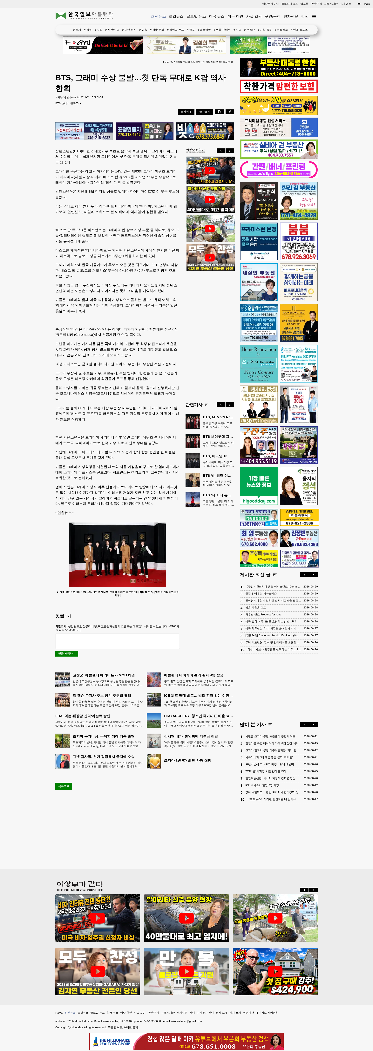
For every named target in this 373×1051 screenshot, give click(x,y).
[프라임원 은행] (259, 241)
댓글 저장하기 (66, 653)
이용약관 (248, 1012)
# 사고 (237, 29)
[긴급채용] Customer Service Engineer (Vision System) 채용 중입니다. (273, 635)
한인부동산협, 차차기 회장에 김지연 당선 (270, 778)
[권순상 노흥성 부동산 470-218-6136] (84, 131)
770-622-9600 (152, 1021)
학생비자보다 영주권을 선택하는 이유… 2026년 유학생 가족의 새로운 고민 (274, 649)
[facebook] (230, 111)
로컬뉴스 (176, 16)
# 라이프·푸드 (175, 29)
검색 (305, 16)
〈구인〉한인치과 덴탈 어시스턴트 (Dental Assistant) (273, 586)
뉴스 (173, 62)
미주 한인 (235, 16)
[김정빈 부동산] (299, 538)
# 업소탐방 (204, 29)
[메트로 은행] (299, 282)
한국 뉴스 (217, 16)
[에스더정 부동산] (299, 404)
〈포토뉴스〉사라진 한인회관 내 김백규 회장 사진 (274, 799)
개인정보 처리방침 (267, 1012)
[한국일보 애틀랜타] (84, 16)
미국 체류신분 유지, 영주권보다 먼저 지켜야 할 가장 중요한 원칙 (273, 628)
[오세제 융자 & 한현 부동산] (279, 76)
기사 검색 (345, 3)
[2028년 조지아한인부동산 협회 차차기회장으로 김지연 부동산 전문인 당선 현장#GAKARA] (209, 257)
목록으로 (63, 786)
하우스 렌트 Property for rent (263, 614)
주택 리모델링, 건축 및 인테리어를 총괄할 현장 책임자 (273, 642)
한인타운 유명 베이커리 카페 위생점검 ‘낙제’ (272, 743)
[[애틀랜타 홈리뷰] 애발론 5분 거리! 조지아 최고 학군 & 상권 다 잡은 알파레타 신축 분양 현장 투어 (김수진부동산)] (209, 199)
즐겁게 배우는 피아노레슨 (261, 593)
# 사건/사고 (112, 29)
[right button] (230, 150)
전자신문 (290, 16)
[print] (219, 111)
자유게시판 (331, 3)
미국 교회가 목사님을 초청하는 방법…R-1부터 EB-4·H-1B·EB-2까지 (273, 621)
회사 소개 (221, 1012)
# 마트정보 (281, 29)
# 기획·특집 (265, 29)
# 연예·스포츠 (299, 29)
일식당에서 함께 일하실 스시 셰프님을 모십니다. (273, 600)
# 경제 (88, 29)
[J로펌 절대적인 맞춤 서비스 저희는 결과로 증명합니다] (259, 404)
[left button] (221, 150)
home (166, 62)
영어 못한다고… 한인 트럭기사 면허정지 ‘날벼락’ (273, 792)
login (367, 3)
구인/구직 (316, 3)
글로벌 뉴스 (196, 16)
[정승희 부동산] (299, 445)
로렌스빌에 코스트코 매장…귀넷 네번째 (269, 764)
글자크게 (204, 111)
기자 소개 (235, 1012)
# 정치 (77, 29)
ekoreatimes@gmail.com (186, 1021)
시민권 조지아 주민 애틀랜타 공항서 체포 (270, 736)
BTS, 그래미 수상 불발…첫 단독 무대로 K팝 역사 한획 (205, 62)
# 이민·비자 (129, 29)
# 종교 (191, 29)
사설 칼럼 (254, 16)
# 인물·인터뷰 (222, 29)
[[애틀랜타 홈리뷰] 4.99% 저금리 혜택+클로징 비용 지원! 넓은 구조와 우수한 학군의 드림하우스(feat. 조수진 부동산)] (186, 971)
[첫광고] (270, 45)
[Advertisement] (210, 333)
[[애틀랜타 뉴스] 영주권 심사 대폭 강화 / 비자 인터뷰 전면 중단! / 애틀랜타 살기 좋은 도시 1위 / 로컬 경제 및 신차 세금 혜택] (209, 170)
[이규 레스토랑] (103, 45)
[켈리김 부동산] (299, 201)
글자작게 (186, 111)
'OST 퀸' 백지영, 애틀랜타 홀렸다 (265, 771)
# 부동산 (249, 29)
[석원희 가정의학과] (259, 517)
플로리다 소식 (289, 3)
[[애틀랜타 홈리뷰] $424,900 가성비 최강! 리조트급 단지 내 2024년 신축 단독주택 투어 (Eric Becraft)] (275, 971)
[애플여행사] (299, 517)
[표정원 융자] (145, 131)
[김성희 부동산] (186, 45)
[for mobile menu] (314, 16)
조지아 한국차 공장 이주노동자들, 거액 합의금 (273, 750)
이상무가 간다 (270, 3)
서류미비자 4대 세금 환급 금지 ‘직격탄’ (269, 757)
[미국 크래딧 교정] (205, 131)
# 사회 (98, 29)
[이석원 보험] (279, 92)
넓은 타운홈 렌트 (255, 607)
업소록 (304, 3)
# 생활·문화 (157, 29)
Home (59, 1012)
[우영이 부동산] (279, 114)
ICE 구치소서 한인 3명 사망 (262, 785)
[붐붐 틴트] (299, 241)
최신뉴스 (158, 16)
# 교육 (143, 29)
